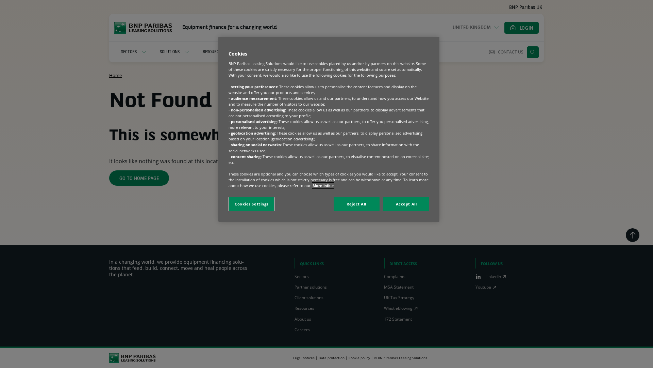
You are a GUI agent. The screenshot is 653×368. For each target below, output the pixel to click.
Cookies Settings (251, 203)
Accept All (406, 203)
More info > (323, 185)
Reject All (356, 203)
